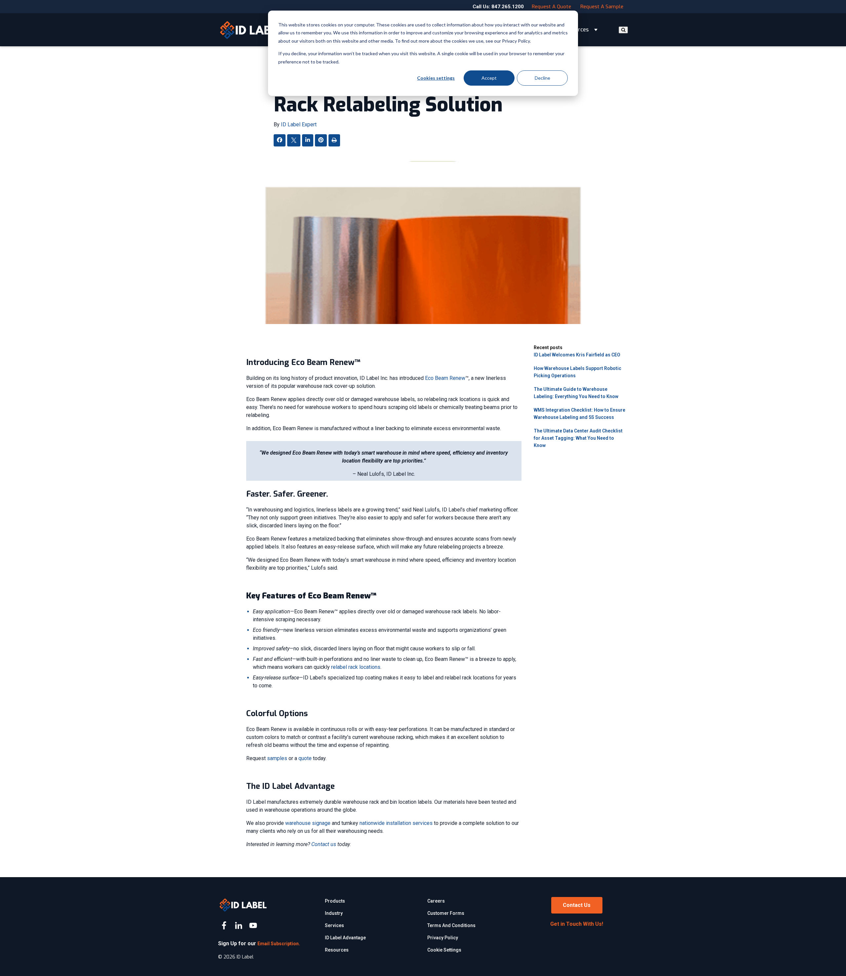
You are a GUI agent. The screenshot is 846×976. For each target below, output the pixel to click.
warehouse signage (307, 823)
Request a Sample (601, 6)
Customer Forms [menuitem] (445, 913)
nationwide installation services (396, 823)
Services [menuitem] (334, 925)
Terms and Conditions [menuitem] (451, 925)
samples (277, 758)
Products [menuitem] (335, 901)
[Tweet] (293, 141)
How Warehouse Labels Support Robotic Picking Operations (577, 372)
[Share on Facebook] (279, 140)
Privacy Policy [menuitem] (442, 937)
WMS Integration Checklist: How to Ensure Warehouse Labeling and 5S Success (579, 413)
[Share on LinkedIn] (307, 140)
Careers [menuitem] (436, 901)
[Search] (623, 29)
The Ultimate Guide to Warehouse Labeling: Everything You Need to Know (576, 392)
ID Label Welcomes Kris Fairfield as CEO (577, 354)
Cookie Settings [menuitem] (444, 950)
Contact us (323, 844)
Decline (542, 78)
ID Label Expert (299, 124)
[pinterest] (321, 140)
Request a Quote (551, 6)
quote (305, 758)
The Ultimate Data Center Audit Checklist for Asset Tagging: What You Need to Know (578, 438)
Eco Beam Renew (445, 378)
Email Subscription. (278, 943)
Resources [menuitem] (337, 950)
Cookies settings (436, 78)
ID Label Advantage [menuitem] (345, 937)
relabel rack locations (355, 667)
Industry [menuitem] (334, 913)
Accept (489, 78)
